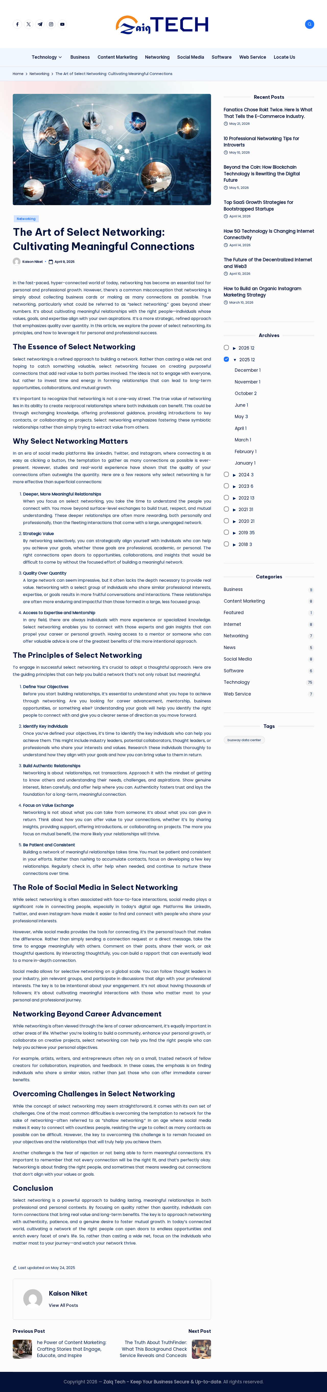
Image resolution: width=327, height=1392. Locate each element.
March (242, 440)
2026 (244, 348)
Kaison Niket (68, 1293)
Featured (234, 613)
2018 (243, 544)
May (239, 417)
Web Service (237, 694)
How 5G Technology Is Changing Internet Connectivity (269, 234)
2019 (243, 533)
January (244, 463)
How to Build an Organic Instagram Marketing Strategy (262, 291)
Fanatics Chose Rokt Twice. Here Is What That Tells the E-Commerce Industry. (268, 113)
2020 (244, 521)
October (244, 393)
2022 (244, 498)
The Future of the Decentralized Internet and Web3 (268, 263)
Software (234, 671)
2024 (244, 474)
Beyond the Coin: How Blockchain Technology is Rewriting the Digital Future (262, 173)
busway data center (244, 739)
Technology (237, 682)
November (246, 382)
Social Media (238, 659)
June (240, 405)
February (244, 451)
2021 (243, 509)
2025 (244, 359)
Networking (26, 219)
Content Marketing (244, 601)
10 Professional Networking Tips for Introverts (261, 141)
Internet (232, 624)
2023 (244, 486)
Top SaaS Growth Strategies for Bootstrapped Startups (258, 205)
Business (233, 589)
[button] (63, 1305)
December (246, 370)
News (230, 647)
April (239, 428)
